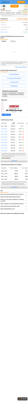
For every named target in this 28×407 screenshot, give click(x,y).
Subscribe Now (7, 237)
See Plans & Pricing (18, 237)
